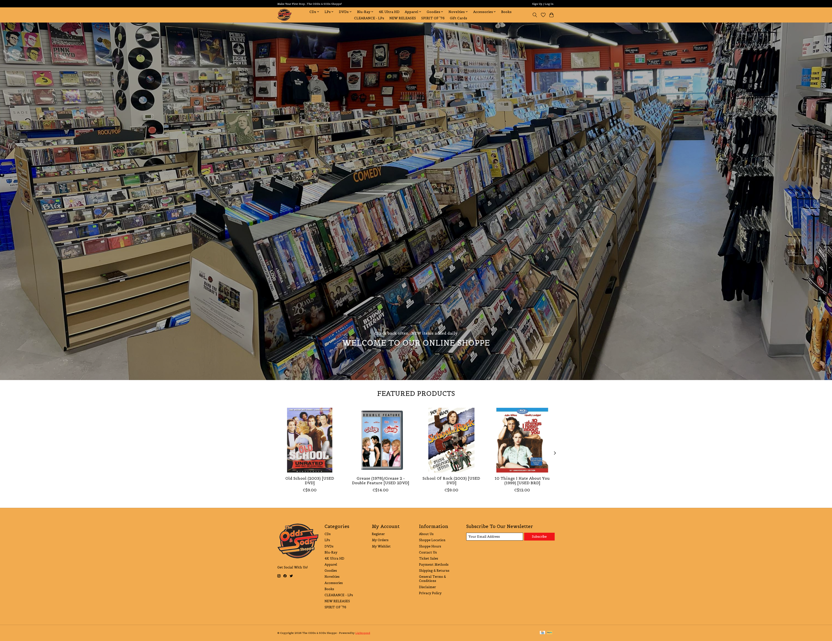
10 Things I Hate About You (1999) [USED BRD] (522, 480)
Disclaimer (427, 587)
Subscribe (539, 536)
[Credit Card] (542, 633)
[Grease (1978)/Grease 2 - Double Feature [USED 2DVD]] (380, 440)
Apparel (331, 564)
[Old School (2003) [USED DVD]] (309, 440)
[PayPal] (549, 633)
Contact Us (428, 552)
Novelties (332, 577)
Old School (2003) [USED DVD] (309, 480)
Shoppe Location (432, 540)
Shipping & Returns (434, 570)
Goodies (331, 570)
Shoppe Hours (430, 546)
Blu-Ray (331, 552)
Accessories (334, 583)
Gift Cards (458, 18)
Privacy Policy (430, 593)
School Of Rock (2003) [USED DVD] (451, 480)
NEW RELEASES (402, 18)
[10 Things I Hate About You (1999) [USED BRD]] (522, 440)
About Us (426, 534)
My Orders (380, 540)
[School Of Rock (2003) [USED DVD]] (451, 440)
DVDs (329, 546)
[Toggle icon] (535, 15)
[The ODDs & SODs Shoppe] (284, 15)
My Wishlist (381, 546)
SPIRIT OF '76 (433, 18)
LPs (327, 540)
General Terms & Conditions (432, 579)
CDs (328, 534)
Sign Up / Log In (542, 3)
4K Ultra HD (389, 12)
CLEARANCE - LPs (369, 18)
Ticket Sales (428, 558)
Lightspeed (362, 633)
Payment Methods (433, 564)
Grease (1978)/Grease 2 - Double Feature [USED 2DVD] (380, 480)
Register (378, 534)
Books (506, 12)
